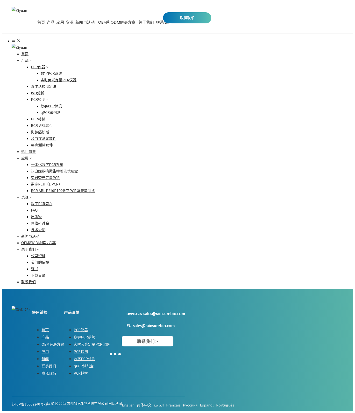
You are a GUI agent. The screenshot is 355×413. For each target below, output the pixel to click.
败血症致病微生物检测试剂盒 (54, 170)
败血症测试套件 (43, 138)
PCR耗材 (38, 118)
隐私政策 (49, 373)
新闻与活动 (30, 236)
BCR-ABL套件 (42, 125)
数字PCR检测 (51, 105)
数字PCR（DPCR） (46, 183)
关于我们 (28, 249)
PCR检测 (38, 99)
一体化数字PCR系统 (47, 164)
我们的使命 (40, 262)
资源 (24, 197)
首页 (24, 53)
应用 (24, 157)
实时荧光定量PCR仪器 (59, 79)
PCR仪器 (38, 66)
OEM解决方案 (53, 344)
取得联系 (187, 17)
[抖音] (119, 353)
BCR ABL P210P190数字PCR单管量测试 (63, 190)
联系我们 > (147, 341)
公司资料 (38, 255)
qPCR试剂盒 (51, 112)
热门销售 (28, 151)
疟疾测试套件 (42, 144)
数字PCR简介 (41, 203)
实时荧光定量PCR (45, 177)
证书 (34, 268)
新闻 (45, 358)
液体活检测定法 (43, 86)
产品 (24, 60)
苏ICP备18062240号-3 (29, 403)
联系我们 (28, 281)
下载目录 (38, 275)
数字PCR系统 (51, 73)
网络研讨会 (40, 223)
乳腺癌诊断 (40, 131)
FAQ (34, 210)
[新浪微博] (111, 353)
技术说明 (38, 229)
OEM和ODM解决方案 (38, 242)
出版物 (36, 216)
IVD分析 (37, 92)
